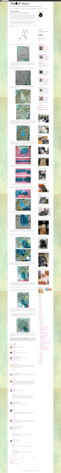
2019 (40, 306)
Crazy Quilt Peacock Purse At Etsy (44, 342)
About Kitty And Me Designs (16, 8)
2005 (40, 364)
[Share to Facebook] (26, 338)
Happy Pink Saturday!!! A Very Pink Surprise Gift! (45, 329)
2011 (40, 316)
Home (11, 8)
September (41, 322)
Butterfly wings (41, 69)
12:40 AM (13, 348)
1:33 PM (13, 430)
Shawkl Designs (41, 96)
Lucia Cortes (14, 439)
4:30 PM (13, 416)
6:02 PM (13, 423)
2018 (40, 307)
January (41, 357)
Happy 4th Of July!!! (43, 345)
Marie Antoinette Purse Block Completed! (44, 337)
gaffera (32, 470)
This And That (42, 331)
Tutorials (27, 8)
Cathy (13, 379)
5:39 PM (13, 376)
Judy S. (13, 419)
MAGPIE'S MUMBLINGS (43, 54)
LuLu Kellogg (14, 364)
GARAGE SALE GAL (15, 401)
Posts (40, 40)
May (40, 352)
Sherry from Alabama (15, 356)
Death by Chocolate (45, 46)
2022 (40, 302)
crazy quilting (17, 339)
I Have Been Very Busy (46, 88)
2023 (40, 300)
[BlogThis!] (24, 338)
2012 (40, 315)
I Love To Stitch (41, 87)
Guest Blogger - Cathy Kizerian (44, 349)
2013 (40, 313)
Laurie (13, 351)
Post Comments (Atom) (17, 459)
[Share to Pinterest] (27, 338)
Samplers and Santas (42, 45)
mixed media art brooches (23, 339)
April (41, 353)
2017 (40, 308)
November (41, 320)
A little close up (45, 55)
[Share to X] (25, 338)
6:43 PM (13, 447)
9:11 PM (13, 398)
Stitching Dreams (41, 77)
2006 (40, 363)
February (41, 356)
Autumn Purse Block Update (44, 326)
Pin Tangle (40, 62)
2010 (40, 317)
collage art (14, 339)
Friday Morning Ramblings (43, 348)
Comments (40, 41)
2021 (40, 303)
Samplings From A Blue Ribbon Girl (43, 110)
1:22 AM (13, 353)
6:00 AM (13, 361)
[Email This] (23, 338)
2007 (40, 361)
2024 (40, 299)
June (40, 351)
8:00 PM (13, 391)
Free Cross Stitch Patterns (32, 8)
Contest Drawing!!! (42, 339)
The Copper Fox (41, 105)
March (41, 355)
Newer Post (12, 457)
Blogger (38, 470)
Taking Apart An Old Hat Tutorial (44, 327)
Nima (13, 345)
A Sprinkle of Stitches (42, 107)
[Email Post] (22, 338)
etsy (19, 339)
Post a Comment (13, 455)
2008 (40, 360)
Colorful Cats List (45, 8)
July (40, 325)
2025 (40, 298)
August (41, 324)
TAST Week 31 (41, 63)
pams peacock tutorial (29, 339)
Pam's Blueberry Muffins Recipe (44, 333)
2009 (40, 359)
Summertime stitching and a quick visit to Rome (46, 79)
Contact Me (22, 8)
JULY (44, 70)
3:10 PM (13, 370)
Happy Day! (44, 97)
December (41, 318)
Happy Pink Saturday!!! (43, 332)
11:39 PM (13, 436)
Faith (13, 433)
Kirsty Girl (14, 388)
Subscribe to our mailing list (44, 31)
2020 (40, 304)
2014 (40, 312)
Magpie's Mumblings (15, 373)
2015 (40, 311)
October (41, 321)
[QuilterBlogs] (48, 290)
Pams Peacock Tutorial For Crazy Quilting (44, 344)
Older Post (34, 457)
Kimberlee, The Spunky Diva (16, 426)
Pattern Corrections (39, 8)
